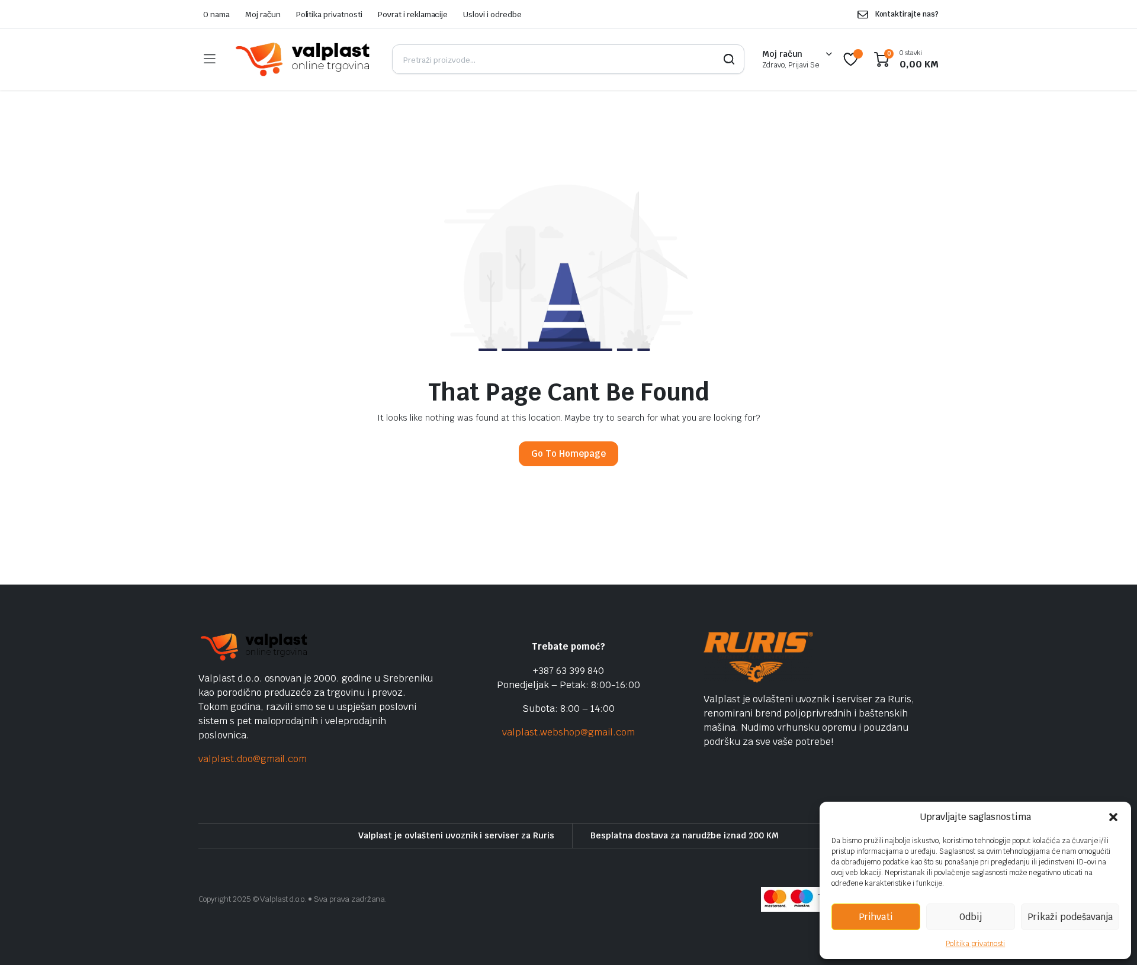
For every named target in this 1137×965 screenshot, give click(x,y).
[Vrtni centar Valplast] (303, 59)
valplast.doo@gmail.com (252, 759)
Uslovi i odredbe (492, 14)
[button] (1113, 817)
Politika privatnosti (975, 943)
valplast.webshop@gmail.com (568, 732)
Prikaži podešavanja (1070, 916)
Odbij (970, 916)
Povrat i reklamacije (413, 14)
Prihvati (876, 916)
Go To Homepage (568, 453)
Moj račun (263, 14)
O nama (216, 14)
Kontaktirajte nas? (907, 14)
